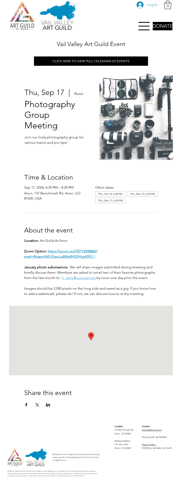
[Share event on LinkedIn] (48, 405)
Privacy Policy (149, 444)
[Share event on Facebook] (26, 405)
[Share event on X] (37, 405)
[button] (167, 4)
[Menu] (144, 26)
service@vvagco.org (152, 429)
